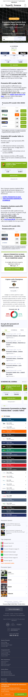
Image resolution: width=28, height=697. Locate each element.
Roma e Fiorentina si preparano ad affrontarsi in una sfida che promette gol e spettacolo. (15, 532)
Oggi (6, 330)
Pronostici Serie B (5, 643)
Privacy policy (6, 615)
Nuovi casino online (5, 665)
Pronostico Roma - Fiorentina (14, 358)
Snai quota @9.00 (9, 219)
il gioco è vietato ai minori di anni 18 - (14, 1)
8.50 (17, 239)
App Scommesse (4, 661)
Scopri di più (7, 694)
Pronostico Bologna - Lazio (14, 365)
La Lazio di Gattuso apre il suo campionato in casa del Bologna (13, 524)
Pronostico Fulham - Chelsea (14, 351)
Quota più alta (11, 398)
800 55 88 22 (14, 635)
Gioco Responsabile (20, 615)
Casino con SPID (4, 653)
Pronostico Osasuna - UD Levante (15, 335)
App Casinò (3, 663)
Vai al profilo (13, 290)
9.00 (17, 235)
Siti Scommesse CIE (5, 654)
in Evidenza (14, 330)
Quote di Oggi (4, 642)
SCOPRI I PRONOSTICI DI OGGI (11, 197)
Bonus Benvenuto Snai (6, 671)
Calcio (22, 330)
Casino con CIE (4, 656)
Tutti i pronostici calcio (7, 563)
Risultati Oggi (4, 681)
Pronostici (16, 601)
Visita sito (23, 111)
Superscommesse (8, 601)
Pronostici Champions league (13, 602)
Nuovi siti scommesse (6, 664)
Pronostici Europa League (6, 645)
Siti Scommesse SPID (5, 652)
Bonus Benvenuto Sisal (6, 672)
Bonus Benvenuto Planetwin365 (8, 675)
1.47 (17, 114)
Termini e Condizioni (18, 613)
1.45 (17, 111)
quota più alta (13, 175)
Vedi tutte (24, 381)
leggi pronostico (10, 337)
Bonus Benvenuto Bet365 (6, 674)
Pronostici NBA (4, 646)
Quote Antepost (4, 682)
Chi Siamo (7, 613)
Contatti (11, 613)
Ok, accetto (21, 694)
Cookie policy (13, 615)
